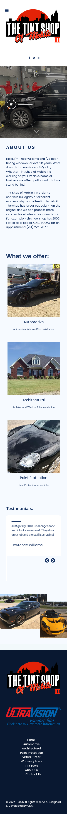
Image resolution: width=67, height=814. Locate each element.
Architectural (34, 400)
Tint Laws (31, 766)
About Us (31, 770)
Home (31, 740)
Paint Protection (33, 477)
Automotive (34, 322)
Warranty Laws (31, 761)
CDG (30, 806)
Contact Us (33, 774)
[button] (36, 131)
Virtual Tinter (31, 757)
